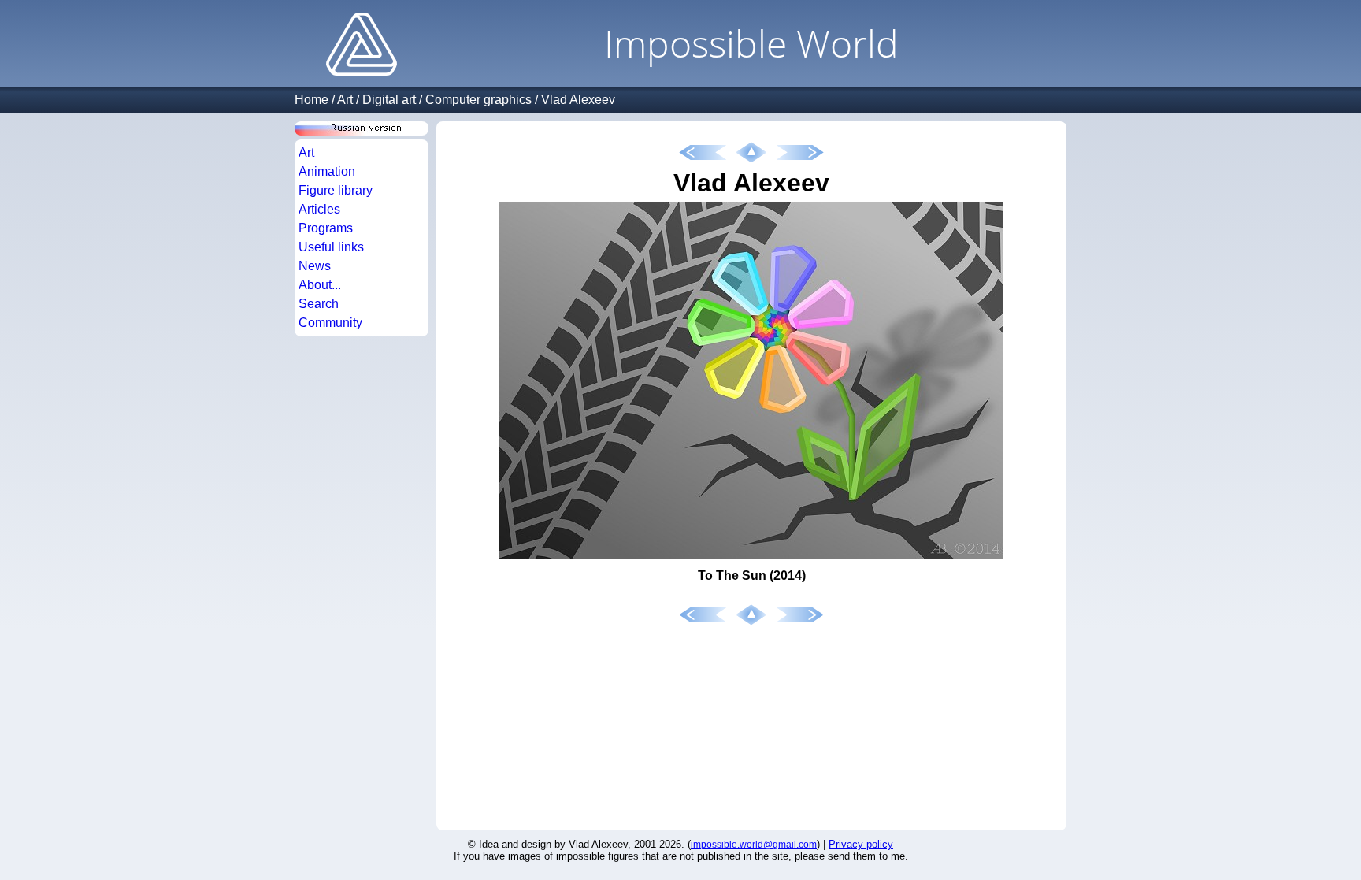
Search (319, 303)
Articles (319, 209)
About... (320, 284)
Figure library (336, 190)
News (315, 266)
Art (345, 99)
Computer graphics (478, 99)
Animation (327, 171)
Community (330, 322)
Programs (326, 228)
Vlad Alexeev (578, 99)
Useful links (331, 247)
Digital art (389, 99)
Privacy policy (861, 844)
